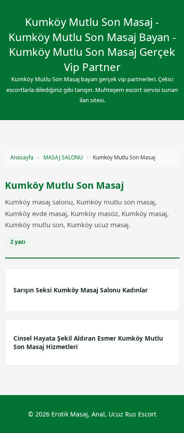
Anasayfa (21, 157)
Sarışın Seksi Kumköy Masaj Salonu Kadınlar (80, 290)
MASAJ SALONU (63, 157)
